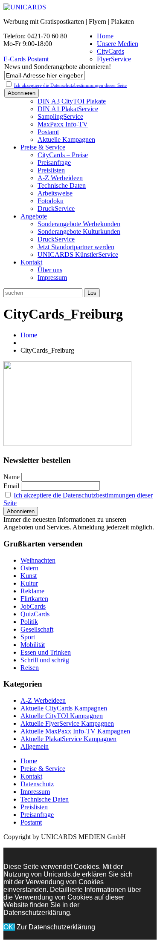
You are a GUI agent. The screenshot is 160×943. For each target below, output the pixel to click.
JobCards (33, 606)
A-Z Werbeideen (60, 177)
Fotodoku (51, 200)
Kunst (28, 575)
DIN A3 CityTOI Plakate (72, 101)
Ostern (29, 568)
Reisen (29, 667)
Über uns (50, 269)
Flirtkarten (34, 598)
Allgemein (34, 746)
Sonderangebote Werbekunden (79, 223)
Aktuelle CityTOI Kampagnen (61, 715)
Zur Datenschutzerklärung (56, 927)
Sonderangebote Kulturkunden (79, 231)
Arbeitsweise (55, 193)
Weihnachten (37, 560)
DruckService (56, 208)
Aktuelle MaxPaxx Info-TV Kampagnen (75, 731)
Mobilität (32, 644)
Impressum (52, 277)
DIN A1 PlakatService (68, 108)
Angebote (33, 216)
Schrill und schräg (44, 660)
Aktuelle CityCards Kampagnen (63, 708)
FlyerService (114, 59)
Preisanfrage (54, 162)
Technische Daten (62, 185)
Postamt (48, 131)
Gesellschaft (36, 629)
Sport (27, 637)
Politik (29, 621)
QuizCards (34, 614)
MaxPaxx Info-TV (63, 124)
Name (11, 476)
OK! (9, 927)
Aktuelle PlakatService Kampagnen (68, 738)
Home (105, 36)
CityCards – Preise (63, 154)
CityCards (110, 51)
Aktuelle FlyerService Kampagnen (67, 723)
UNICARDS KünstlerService (78, 254)
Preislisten (51, 170)
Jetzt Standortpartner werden (76, 246)
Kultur (29, 583)
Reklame (32, 591)
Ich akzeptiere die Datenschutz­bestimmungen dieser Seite (70, 85)
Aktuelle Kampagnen (66, 139)
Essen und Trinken (45, 652)
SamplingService (60, 116)
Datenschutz (37, 784)
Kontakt (31, 262)
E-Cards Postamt (26, 59)
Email (11, 485)
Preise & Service (42, 147)
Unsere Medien (117, 43)
